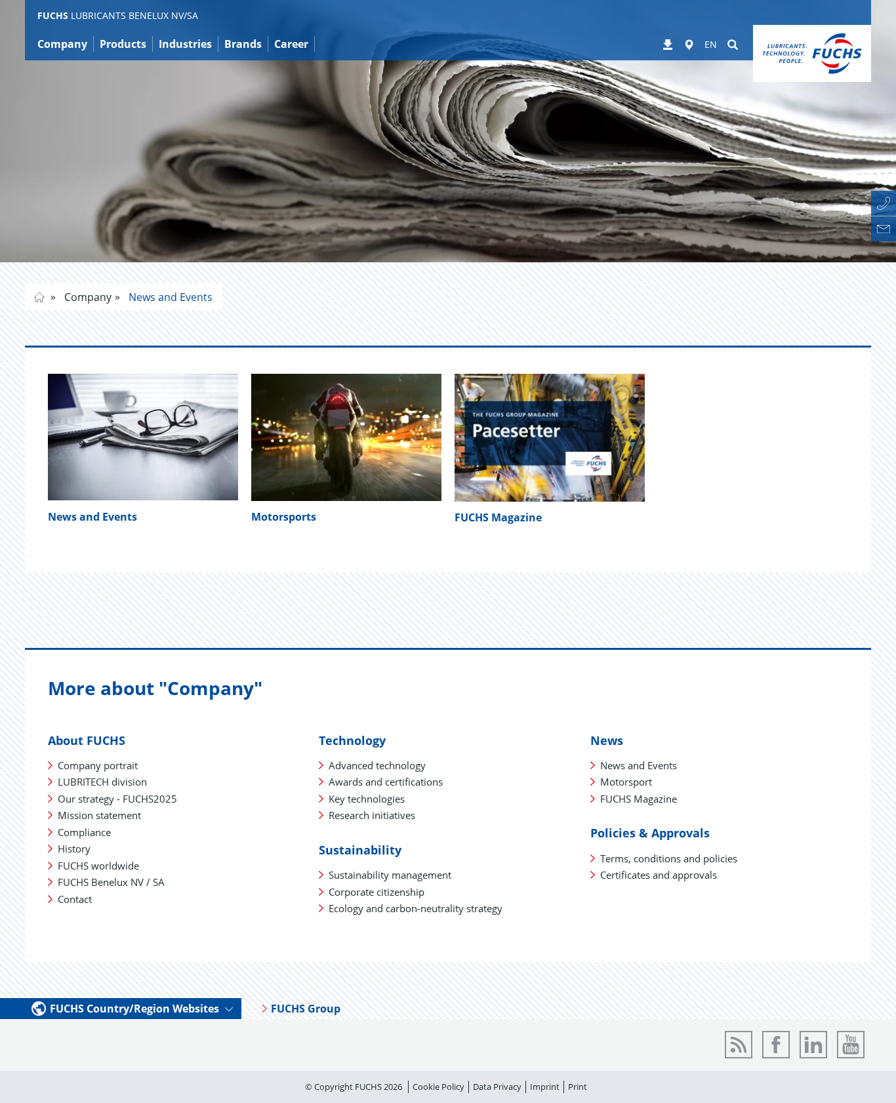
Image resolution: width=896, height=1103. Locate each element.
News (606, 740)
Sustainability (360, 850)
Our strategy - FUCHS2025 (117, 798)
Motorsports (283, 517)
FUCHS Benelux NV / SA (111, 882)
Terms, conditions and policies (668, 858)
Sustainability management (390, 874)
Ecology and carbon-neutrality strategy (415, 908)
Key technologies (367, 798)
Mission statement (99, 815)
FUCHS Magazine (498, 517)
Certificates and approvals (658, 874)
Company (87, 297)
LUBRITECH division (102, 781)
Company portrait (98, 765)
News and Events (169, 297)
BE (39, 297)
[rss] (738, 1044)
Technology (352, 740)
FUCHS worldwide (98, 865)
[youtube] (851, 1044)
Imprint (545, 1087)
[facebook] (776, 1044)
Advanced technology (377, 765)
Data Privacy (497, 1087)
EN (710, 44)
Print (577, 1087)
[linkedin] (813, 1044)
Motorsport (626, 781)
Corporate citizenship (376, 891)
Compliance (84, 832)
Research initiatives (372, 815)
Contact (75, 899)
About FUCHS (86, 740)
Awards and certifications (386, 781)
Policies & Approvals (650, 833)
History (74, 848)
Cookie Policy (438, 1087)
